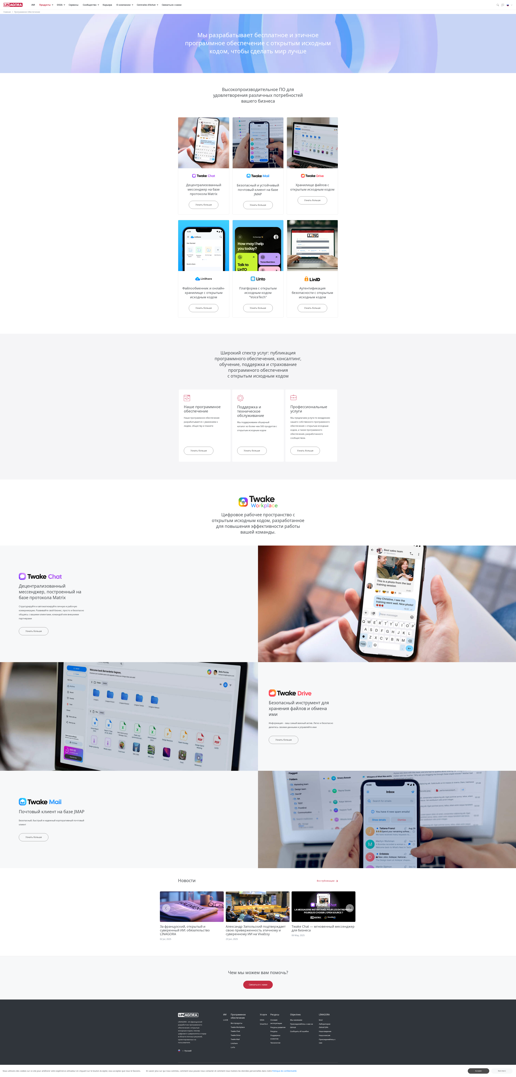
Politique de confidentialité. (284, 1071)
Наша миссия (324, 1035)
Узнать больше (199, 450)
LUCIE (225, 1020)
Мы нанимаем (296, 1020)
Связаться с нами (172, 4)
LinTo (233, 1047)
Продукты (45, 4)
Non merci (502, 1071)
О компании (123, 4)
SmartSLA (264, 1024)
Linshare (234, 1043)
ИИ (33, 4)
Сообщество (89, 4)
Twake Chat (235, 1031)
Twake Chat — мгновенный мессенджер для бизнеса (323, 928)
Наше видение (325, 1031)
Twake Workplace (238, 1027)
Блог (321, 1020)
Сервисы (73, 4)
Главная (7, 12)
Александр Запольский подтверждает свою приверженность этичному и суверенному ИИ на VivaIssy (256, 930)
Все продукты (236, 1023)
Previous (166, 908)
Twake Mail (235, 1039)
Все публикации (326, 880)
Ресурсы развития (277, 1027)
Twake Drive (235, 1035)
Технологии (275, 1043)
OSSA (59, 4)
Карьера (107, 4)
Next (350, 908)
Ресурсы (273, 1031)
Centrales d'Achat (146, 4)
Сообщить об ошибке (299, 1031)
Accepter (478, 1071)
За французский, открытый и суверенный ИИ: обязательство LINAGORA (185, 930)
